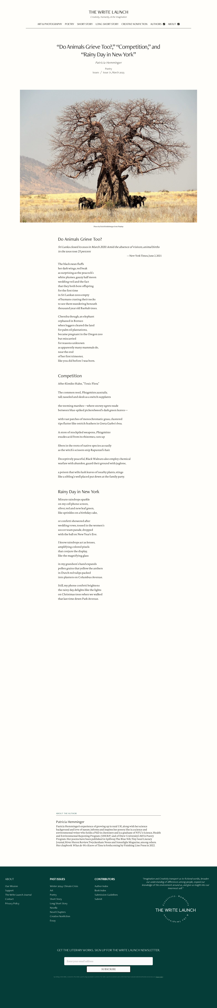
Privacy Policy (159, 977)
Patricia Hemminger (70, 821)
